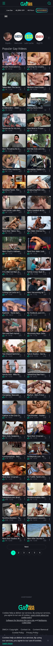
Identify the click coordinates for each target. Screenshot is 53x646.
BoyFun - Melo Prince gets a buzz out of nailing (36, 395)
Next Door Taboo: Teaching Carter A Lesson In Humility (11, 231)
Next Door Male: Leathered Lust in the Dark (36, 251)
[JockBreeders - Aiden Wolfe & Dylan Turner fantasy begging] (14, 102)
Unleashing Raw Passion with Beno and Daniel (36, 374)
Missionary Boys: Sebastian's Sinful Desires (36, 333)
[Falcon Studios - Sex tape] (39, 348)
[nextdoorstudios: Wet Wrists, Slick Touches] (39, 492)
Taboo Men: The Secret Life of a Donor (11, 87)
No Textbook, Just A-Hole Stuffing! (36, 313)
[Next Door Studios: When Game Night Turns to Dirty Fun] (14, 533)
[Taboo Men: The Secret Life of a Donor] (14, 82)
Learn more (7, 643)
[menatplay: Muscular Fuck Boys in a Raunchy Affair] (14, 389)
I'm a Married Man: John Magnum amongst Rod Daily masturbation (11, 272)
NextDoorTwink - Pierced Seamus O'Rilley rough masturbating (11, 190)
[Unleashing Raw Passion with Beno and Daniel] (39, 369)
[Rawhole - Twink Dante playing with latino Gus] (14, 307)
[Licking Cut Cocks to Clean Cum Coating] (14, 287)
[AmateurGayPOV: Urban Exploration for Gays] (39, 184)
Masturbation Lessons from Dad (36, 518)
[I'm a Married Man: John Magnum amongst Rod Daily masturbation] (14, 266)
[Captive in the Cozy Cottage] (14, 410)
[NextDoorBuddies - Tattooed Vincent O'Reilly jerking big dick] (14, 512)
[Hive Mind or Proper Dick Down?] (39, 123)
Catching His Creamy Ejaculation (36, 67)
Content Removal (40, 629)
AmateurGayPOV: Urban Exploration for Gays (36, 190)
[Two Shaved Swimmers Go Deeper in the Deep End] (14, 348)
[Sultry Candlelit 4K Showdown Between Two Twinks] (39, 205)
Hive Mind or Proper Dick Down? (36, 128)
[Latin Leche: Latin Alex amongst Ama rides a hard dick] (14, 205)
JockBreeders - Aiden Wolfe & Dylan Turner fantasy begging (11, 108)
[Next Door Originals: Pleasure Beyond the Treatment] (14, 471)
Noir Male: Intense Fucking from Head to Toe (36, 231)
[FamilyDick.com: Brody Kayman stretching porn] (14, 492)
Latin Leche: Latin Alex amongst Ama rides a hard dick (11, 210)
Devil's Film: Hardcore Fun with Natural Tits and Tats (11, 169)
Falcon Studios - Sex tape (36, 354)
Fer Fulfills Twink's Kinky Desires (36, 477)
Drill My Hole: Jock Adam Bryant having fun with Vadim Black (36, 149)
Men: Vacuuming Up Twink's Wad (36, 292)
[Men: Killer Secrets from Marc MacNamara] (39, 533)
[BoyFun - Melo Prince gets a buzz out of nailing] (39, 389)
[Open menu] (3, 3)
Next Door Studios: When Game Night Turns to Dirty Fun (11, 538)
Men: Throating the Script (11, 149)
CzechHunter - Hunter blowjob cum (36, 415)
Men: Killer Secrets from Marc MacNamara (36, 538)
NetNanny (42, 620)
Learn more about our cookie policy (35, 616)
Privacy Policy (32, 632)
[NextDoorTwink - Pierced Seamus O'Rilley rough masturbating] (14, 184)
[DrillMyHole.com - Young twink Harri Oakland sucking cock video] (39, 451)
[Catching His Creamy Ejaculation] (39, 61)
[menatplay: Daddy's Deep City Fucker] (39, 164)
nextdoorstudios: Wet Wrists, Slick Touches (36, 497)
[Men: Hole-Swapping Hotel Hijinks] (14, 430)
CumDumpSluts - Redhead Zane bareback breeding (11, 456)
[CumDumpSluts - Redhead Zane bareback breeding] (14, 451)
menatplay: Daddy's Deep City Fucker (36, 169)
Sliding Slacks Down (35, 108)
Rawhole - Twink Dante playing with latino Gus (11, 313)
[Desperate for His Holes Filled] (14, 123)
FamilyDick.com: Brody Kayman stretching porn (11, 497)
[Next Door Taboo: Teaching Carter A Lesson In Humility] (14, 225)
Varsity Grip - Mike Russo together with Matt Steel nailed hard (11, 374)
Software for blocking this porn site (20, 620)
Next (26, 546)
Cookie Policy (18, 632)
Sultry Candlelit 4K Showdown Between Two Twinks (36, 210)
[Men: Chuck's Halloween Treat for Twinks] (14, 246)
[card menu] (24, 68)
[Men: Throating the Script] (14, 143)
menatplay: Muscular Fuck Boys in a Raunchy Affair (11, 395)
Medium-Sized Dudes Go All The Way (36, 87)
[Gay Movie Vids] (27, 3)
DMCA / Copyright (10, 629)
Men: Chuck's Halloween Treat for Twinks (11, 251)
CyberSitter (26, 622)
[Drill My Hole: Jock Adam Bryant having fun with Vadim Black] (39, 143)
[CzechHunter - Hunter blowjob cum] (39, 410)
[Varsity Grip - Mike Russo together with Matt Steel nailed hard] (14, 369)
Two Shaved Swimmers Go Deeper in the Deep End (11, 354)
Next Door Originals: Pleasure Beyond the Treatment (11, 477)
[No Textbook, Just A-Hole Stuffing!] (39, 307)
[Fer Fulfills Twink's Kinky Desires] (39, 471)
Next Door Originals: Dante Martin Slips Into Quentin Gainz (36, 436)
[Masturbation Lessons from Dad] (39, 512)
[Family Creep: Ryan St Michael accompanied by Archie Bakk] (39, 266)
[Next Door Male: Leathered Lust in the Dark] (39, 246)
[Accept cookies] (48, 640)
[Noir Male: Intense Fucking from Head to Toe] (39, 225)
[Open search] (49, 3)
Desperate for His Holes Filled (11, 128)
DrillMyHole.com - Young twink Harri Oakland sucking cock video (36, 456)
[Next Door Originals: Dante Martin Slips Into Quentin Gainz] (39, 430)
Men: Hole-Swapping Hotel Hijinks (11, 436)
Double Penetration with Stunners (11, 67)
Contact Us (25, 629)
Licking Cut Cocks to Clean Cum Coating (11, 292)
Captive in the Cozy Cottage (11, 415)
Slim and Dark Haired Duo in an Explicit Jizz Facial (11, 333)
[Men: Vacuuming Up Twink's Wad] (39, 287)
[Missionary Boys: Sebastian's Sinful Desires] (39, 328)
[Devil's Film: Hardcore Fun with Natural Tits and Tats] (14, 164)
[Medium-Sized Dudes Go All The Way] (39, 82)
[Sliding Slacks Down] (39, 102)
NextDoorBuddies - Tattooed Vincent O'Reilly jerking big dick (11, 518)
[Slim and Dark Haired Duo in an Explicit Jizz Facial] (14, 328)
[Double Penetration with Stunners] (14, 61)
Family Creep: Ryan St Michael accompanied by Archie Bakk (36, 272)
